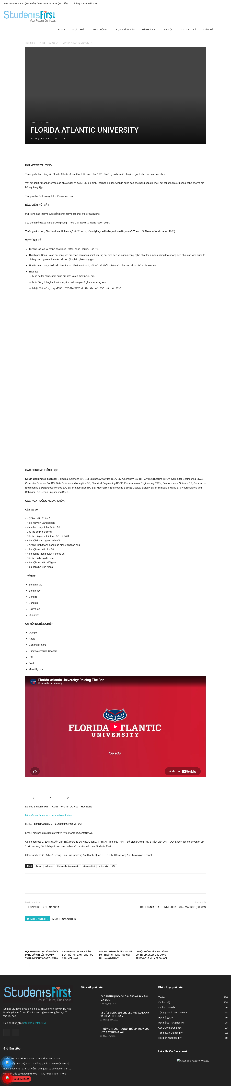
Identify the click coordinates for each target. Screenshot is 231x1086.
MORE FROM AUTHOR (64, 919)
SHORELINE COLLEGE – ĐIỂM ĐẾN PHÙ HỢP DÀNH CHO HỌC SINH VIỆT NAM (77, 954)
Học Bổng (100, 29)
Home (61, 29)
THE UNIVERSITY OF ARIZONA (42, 907)
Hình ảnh (149, 29)
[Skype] (225, 3)
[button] (224, 16)
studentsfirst (89, 866)
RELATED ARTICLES (37, 919)
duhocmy (49, 866)
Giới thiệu (79, 29)
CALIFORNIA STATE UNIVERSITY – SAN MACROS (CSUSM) (173, 907)
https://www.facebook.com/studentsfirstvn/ (48, 815)
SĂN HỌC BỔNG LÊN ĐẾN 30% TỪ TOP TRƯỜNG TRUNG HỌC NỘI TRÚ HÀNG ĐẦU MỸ (115, 954)
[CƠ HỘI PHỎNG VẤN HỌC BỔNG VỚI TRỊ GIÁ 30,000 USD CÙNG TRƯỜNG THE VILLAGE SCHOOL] (152, 937)
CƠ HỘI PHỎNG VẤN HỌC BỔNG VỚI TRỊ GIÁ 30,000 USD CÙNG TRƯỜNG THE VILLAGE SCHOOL (152, 954)
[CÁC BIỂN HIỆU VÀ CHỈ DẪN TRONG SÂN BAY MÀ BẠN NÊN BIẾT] (89, 1001)
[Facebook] (219, 3)
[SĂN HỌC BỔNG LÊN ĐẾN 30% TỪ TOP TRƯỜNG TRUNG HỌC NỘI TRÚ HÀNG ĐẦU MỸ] (115, 937)
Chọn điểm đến (124, 29)
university (103, 866)
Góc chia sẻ (188, 29)
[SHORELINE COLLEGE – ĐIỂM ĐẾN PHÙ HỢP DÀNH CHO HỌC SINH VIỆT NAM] (78, 937)
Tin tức (167, 29)
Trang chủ (30, 42)
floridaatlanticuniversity (68, 866)
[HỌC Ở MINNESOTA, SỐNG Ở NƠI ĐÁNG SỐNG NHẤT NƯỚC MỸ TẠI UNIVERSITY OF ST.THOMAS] (41, 937)
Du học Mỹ (53, 42)
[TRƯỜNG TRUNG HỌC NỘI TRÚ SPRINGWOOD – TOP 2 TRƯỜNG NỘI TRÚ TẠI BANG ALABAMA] (89, 1033)
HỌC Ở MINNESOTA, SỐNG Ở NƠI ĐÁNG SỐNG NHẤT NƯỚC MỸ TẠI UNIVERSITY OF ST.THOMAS (41, 954)
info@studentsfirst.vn (86, 3)
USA (113, 866)
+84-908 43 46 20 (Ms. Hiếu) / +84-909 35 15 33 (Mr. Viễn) (36, 3)
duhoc (38, 866)
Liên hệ (208, 29)
